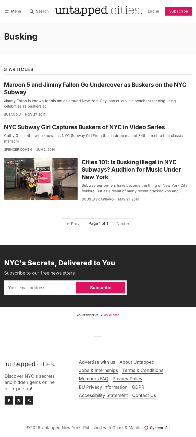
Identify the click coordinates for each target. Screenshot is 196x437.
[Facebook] (9, 400)
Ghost (118, 427)
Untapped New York (61, 427)
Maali (134, 427)
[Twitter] (19, 400)
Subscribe (178, 11)
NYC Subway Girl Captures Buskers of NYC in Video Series (84, 127)
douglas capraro (98, 199)
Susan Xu (12, 114)
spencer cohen (18, 149)
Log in (153, 11)
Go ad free (111, 315)
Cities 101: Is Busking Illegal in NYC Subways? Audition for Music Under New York (131, 169)
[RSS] (29, 400)
